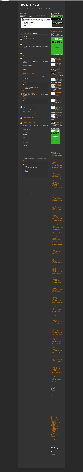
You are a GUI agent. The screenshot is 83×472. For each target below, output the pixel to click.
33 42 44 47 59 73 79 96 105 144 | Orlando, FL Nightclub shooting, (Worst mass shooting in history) (58, 122)
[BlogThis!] (33, 33)
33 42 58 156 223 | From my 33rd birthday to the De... (56, 295)
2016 (52, 151)
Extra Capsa (53, 425)
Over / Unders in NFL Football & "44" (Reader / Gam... (57, 367)
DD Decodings (53, 431)
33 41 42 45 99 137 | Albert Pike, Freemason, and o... (56, 175)
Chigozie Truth (53, 436)
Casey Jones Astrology (54, 437)
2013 (52, 396)
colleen (52, 435)
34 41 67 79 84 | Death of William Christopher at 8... (56, 158)
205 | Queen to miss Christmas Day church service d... (56, 297)
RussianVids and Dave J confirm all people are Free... (56, 279)
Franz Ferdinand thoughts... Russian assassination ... (57, 345)
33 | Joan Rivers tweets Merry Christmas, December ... (56, 252)
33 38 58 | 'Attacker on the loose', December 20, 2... (56, 363)
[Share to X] (34, 33)
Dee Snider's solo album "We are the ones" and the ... (57, 334)
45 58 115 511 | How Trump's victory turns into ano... (56, 215)
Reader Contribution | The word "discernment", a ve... (56, 217)
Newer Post (22, 192)
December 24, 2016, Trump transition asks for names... (57, 293)
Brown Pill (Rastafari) (54, 438)
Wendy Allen (24, 117)
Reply (23, 50)
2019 (52, 148)
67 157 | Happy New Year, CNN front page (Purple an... (57, 155)
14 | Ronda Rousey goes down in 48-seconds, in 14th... (57, 182)
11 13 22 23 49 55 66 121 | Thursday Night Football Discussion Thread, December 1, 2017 (58, 93)
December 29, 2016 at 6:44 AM (30, 93)
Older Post (46, 192)
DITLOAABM (53, 427)
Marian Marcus (25, 43)
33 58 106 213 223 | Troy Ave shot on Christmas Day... (57, 259)
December (53, 152)
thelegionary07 (25, 38)
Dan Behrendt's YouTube (54, 434)
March (53, 390)
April (53, 389)
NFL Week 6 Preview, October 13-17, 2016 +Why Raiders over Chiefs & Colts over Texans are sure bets (58, 73)
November (53, 381)
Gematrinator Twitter (54, 416)
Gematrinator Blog (53, 418)
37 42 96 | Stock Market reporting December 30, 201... (56, 197)
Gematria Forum (53, 421)
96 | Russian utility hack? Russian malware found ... (56, 184)
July (52, 386)
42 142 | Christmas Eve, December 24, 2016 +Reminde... (57, 304)
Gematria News (53, 420)
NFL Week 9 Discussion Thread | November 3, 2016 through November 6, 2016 (58, 79)
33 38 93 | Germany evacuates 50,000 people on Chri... (57, 250)
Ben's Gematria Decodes (54, 440)
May (52, 388)
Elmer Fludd (24, 122)
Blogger (45, 465)
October (53, 382)
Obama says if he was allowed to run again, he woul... (57, 262)
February (53, 391)
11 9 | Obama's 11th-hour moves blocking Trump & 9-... (56, 185)
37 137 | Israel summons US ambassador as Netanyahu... (56, 253)
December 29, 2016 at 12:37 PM (30, 122)
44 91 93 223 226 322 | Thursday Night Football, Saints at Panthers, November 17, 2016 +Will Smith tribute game (58, 86)
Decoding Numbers (53, 430)
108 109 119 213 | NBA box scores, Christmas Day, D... (56, 246)
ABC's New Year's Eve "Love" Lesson (57, 157)
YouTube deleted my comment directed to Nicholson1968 (57, 219)
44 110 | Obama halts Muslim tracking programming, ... (57, 340)
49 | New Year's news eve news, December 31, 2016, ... (56, 164)
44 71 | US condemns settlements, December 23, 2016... (56, 311)
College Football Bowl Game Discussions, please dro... (56, 154)
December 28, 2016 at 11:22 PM (31, 43)
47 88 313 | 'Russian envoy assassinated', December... (56, 371)
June (53, 387)
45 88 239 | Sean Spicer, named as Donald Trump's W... (56, 325)
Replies (25, 82)
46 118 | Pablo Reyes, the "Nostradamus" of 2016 (58, 59)
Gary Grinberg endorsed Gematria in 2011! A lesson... (57, 200)
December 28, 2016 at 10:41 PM (31, 38)
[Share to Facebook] (35, 33)
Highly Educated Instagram (54, 414)
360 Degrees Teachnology (54, 443)
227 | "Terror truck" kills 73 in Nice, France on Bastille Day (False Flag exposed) (59, 115)
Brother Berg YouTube (54, 439)
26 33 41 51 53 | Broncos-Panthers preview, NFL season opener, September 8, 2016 (58, 100)
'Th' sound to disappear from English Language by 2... (57, 178)
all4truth (52, 441)
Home (34, 192)
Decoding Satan (53, 429)
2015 (52, 394)
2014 (52, 395)
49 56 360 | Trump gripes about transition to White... (56, 236)
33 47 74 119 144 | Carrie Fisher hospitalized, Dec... (56, 313)
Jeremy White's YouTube (54, 412)
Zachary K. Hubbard (53, 453)
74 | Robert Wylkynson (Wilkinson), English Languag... (56, 176)
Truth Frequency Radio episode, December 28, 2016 (56, 224)
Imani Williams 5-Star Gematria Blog (56, 413)
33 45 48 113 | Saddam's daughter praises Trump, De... (56, 343)
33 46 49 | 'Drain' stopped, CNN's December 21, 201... (56, 352)
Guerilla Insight (53, 415)
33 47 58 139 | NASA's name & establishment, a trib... (56, 180)
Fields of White (53, 424)
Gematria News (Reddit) (54, 419)
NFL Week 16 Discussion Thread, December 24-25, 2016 (56, 286)
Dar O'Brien (52, 432)
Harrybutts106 (25, 73)
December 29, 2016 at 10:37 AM (30, 117)
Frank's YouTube (53, 423)
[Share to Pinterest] (36, 33)
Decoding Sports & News (54, 428)
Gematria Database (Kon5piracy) (55, 422)
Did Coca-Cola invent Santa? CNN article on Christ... (56, 306)
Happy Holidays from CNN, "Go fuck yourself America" (56, 320)
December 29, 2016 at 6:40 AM (31, 73)
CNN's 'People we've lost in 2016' (56, 243)
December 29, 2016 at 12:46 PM (33, 163)
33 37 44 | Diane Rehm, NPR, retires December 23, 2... (57, 308)
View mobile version (34, 193)
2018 (52, 149)
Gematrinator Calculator (54, 417)
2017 (52, 150)
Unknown (24, 93)
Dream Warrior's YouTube (54, 426)
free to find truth (30, 4)
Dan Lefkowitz (53, 433)
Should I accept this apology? (56, 231)
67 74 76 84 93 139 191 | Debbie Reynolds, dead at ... (56, 222)
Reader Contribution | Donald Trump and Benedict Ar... (57, 338)
